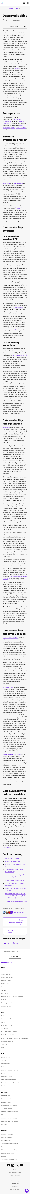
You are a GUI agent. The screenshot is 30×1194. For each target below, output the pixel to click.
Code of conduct (15, 1175)
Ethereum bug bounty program (9, 1111)
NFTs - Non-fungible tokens (9, 1031)
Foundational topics (6, 1076)
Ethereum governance (7, 1153)
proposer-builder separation (11, 329)
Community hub (5, 1095)
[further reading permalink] (2, 854)
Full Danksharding (17, 307)
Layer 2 (3, 1047)
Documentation (5, 1063)
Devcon (4, 1124)
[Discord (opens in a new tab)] (21, 1165)
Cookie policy (15, 1186)
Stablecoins (4, 1028)
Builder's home (5, 1057)
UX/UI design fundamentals (8, 1079)
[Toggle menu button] (27, 3)
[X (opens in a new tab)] (17, 1165)
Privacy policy (15, 1180)
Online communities (6, 1099)
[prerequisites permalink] (2, 113)
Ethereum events (6, 1102)
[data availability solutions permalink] (2, 229)
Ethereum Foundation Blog (9, 1118)
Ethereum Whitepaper (7, 1134)
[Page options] (11, 20)
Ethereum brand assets (15, 1172)
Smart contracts (5, 987)
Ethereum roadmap (6, 1137)
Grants (3, 1073)
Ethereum (17, 68)
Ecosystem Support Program (9, 1121)
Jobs (15, 1178)
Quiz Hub (3, 999)
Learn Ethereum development (9, 1070)
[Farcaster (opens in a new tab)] (12, 1165)
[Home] (2, 3)
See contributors (19, 912)
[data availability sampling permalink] (2, 237)
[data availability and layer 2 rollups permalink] (2, 632)
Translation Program (6, 1108)
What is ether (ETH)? (7, 977)
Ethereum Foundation (7, 1114)
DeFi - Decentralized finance (9, 1035)
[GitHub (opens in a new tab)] (8, 1165)
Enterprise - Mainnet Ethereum (10, 1083)
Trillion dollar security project (9, 1159)
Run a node (4, 993)
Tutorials (3, 1060)
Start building (4, 1067)
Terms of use (15, 1183)
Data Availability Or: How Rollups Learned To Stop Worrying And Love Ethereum (15, 896)
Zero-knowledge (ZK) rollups (12, 754)
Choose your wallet (6, 1019)
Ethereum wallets (6, 980)
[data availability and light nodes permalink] (2, 422)
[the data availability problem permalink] (2, 138)
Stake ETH (4, 1044)
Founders (3, 1086)
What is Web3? (5, 983)
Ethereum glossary (6, 1006)
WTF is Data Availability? (13, 858)
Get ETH (3, 1022)
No (17, 943)
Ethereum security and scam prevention (12, 996)
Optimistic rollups (8, 687)
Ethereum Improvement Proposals (10, 1150)
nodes (13, 128)
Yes (8, 943)
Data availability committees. (14, 880)
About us (15, 1169)
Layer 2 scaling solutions (10, 638)
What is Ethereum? (6, 974)
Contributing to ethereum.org (9, 1105)
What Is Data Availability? (13, 861)
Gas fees (3, 990)
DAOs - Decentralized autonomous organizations (14, 1038)
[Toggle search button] (24, 3)
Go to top (16, 957)
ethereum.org (6, 962)
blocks (21, 125)
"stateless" (18, 208)
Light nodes (6, 183)
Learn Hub (4, 971)
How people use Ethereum (8, 1003)
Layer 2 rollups (18, 183)
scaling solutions (21, 128)
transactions (6, 128)
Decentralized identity (7, 1041)
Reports (3, 1156)
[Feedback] (27, 1191)
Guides (3, 1015)
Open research (5, 1147)
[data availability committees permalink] (2, 343)
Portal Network (8, 847)
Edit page (17, 20)
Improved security (6, 1140)
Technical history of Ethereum (9, 1143)
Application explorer (6, 1025)
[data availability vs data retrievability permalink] (2, 792)
